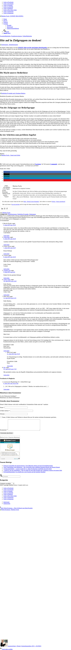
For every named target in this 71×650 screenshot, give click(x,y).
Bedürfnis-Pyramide (22, 214)
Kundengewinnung (16, 36)
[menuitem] (37, 19)
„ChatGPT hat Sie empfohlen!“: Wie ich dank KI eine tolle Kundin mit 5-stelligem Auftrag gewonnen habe (32, 470)
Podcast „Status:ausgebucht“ (58, 201)
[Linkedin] (2, 209)
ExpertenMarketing (5, 36)
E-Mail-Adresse (5, 410)
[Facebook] (7, 209)
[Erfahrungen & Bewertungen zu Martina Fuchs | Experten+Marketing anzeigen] (10, 459)
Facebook (38, 164)
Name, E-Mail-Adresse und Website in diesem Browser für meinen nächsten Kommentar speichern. (29, 417)
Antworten (6, 235)
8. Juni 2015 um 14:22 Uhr (10, 383)
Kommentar (4, 430)
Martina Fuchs (6, 212)
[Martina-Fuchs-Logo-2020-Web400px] (11, 16)
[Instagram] (4, 209)
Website (2, 414)
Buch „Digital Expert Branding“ (31, 201)
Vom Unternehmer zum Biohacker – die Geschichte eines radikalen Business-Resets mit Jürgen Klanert (31, 467)
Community (53, 164)
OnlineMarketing (27, 36)
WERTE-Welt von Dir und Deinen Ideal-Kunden (32, 47)
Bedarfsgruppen (12, 214)
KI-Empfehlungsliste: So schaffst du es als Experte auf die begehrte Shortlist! (24, 472)
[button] (6, 172)
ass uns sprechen (16, 204)
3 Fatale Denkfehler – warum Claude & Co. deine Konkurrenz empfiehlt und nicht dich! (27, 469)
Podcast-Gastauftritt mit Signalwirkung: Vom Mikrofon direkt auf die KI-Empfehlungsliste (28, 465)
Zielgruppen (32, 214)
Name (2, 407)
